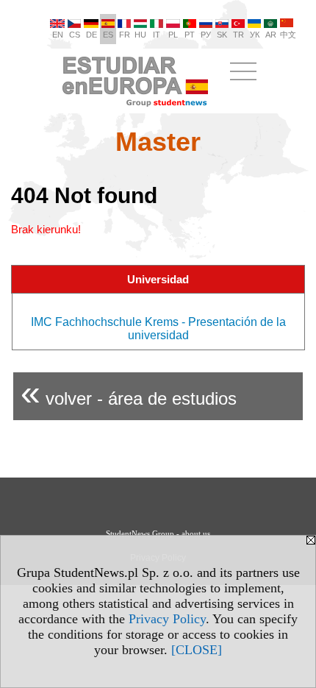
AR (270, 34)
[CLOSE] (196, 649)
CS (74, 34)
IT (156, 34)
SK (222, 34)
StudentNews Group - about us (158, 533)
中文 (288, 34)
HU (140, 34)
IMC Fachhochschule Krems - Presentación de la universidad (158, 328)
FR (124, 34)
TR (238, 34)
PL (173, 34)
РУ (206, 34)
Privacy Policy (167, 618)
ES (108, 34)
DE (91, 34)
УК (254, 34)
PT (189, 34)
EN (57, 34)
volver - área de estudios (129, 392)
